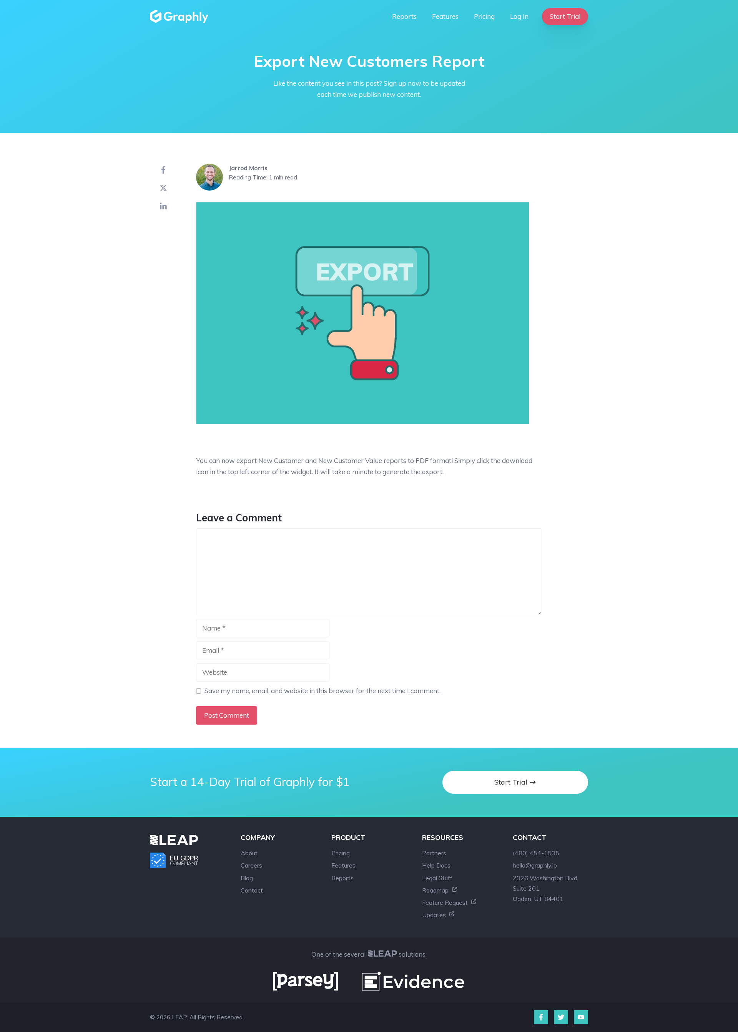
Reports (404, 16)
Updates (434, 915)
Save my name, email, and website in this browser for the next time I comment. (322, 691)
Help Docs (436, 865)
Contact (252, 890)
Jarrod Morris (248, 168)
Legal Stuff (437, 878)
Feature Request (445, 902)
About (249, 853)
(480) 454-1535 (536, 853)
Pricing (484, 16)
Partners (434, 853)
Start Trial (565, 16)
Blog (247, 878)
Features (445, 16)
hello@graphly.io (535, 865)
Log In (519, 16)
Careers (251, 865)
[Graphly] (181, 16)
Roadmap (436, 890)
